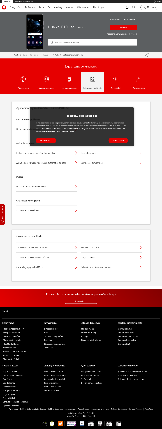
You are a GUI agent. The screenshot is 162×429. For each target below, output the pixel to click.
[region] (82, 126)
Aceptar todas (118, 140)
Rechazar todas (46, 140)
